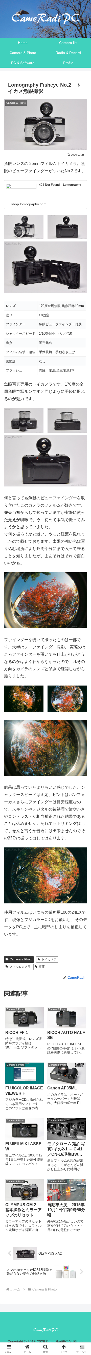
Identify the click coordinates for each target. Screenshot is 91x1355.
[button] (81, 890)
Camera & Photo (21, 959)
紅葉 (42, 966)
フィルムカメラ (20, 966)
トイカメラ (49, 959)
